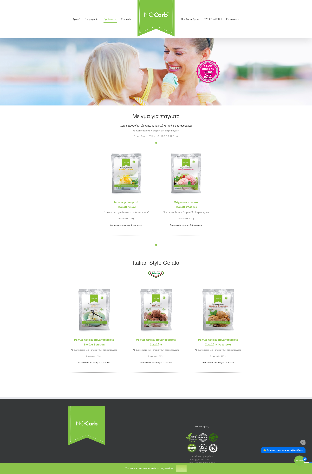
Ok (181, 468)
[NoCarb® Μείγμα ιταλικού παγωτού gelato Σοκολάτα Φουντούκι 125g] (218, 283)
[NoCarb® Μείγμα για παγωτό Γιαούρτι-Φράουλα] (186, 147)
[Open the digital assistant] (299, 461)
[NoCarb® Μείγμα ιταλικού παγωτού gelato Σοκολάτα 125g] (156, 283)
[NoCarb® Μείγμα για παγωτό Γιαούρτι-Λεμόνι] (126, 147)
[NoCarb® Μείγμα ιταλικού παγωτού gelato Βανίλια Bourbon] (94, 283)
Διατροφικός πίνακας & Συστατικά (126, 225)
